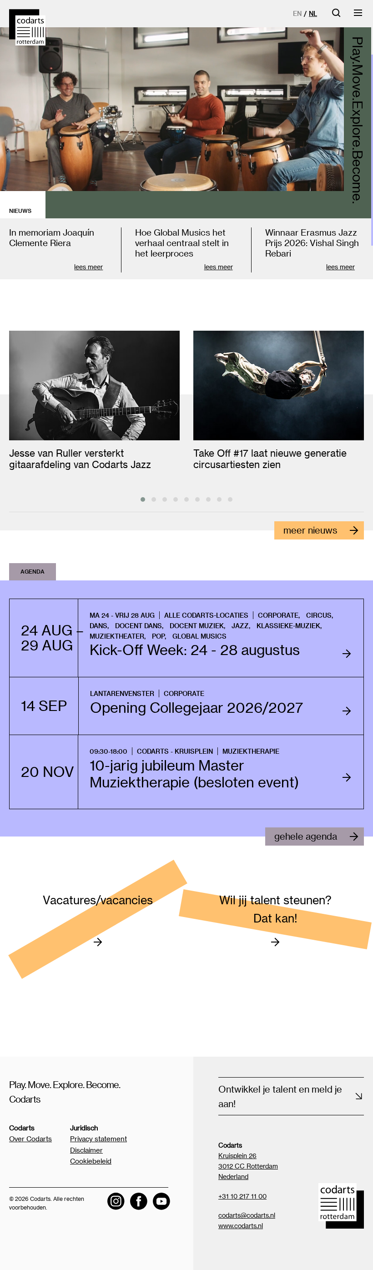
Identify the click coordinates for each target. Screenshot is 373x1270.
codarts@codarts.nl (246, 1215)
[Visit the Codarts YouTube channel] (161, 1201)
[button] (142, 499)
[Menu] (358, 15)
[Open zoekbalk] (336, 15)
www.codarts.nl (240, 1226)
